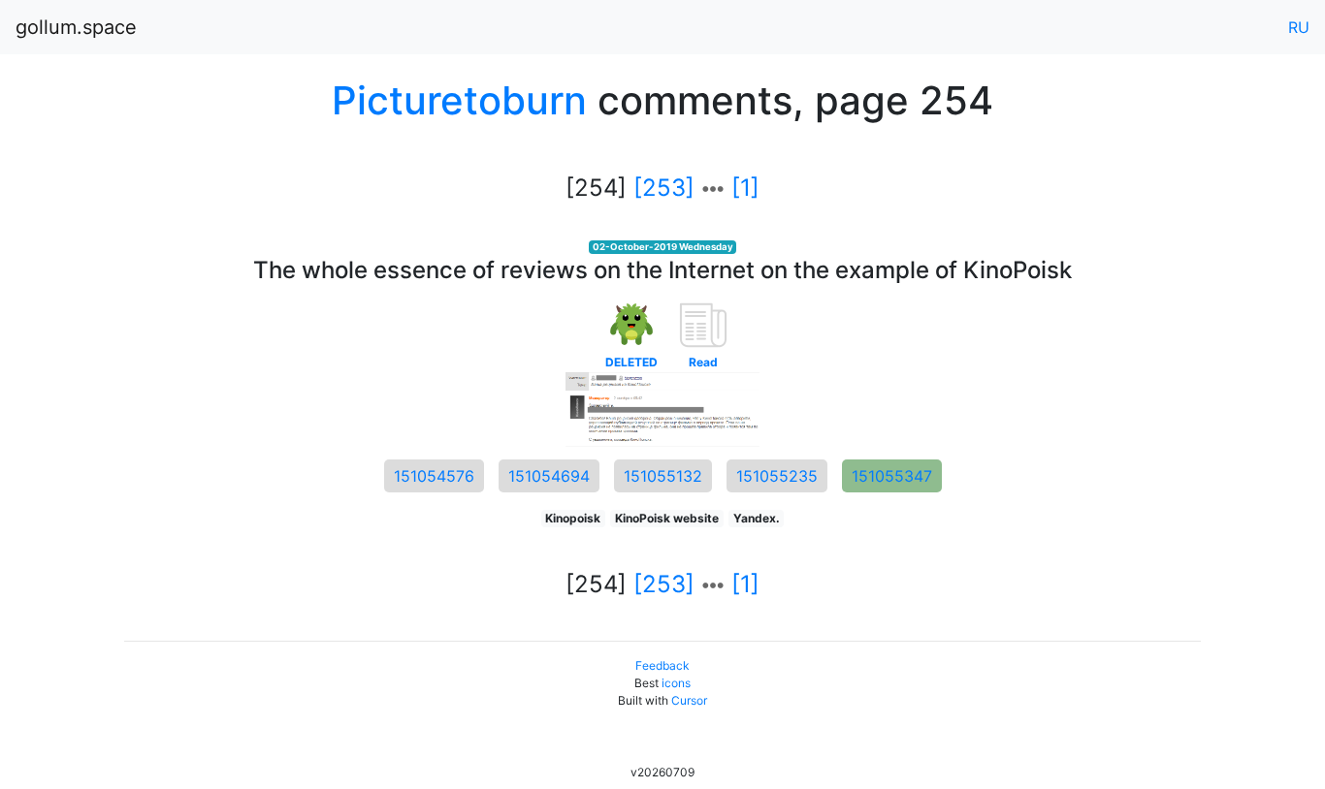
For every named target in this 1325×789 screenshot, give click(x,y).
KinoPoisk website (667, 518)
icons (676, 683)
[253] (664, 188)
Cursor (689, 700)
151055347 (892, 476)
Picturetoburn (459, 100)
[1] (745, 188)
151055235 (777, 476)
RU (1298, 27)
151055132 (663, 476)
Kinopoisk (572, 518)
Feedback (662, 665)
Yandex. (756, 518)
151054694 (549, 476)
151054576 (434, 476)
